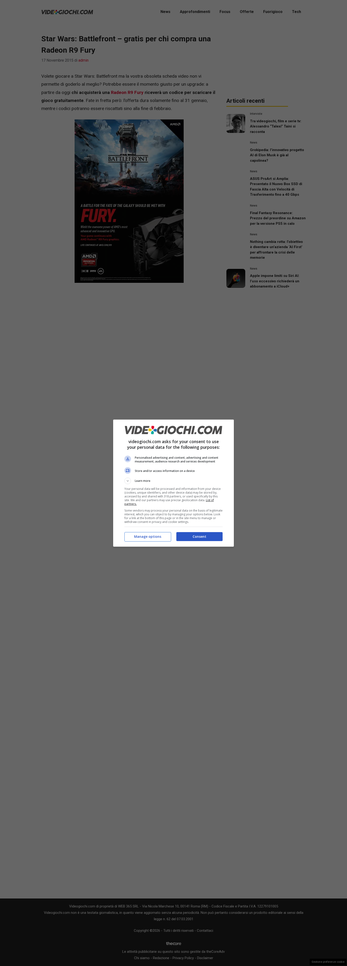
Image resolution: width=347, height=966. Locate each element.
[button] (173, 481)
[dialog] (173, 483)
